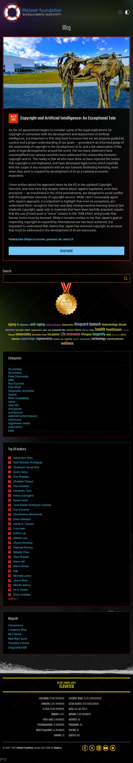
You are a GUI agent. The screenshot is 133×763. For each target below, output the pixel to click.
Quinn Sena (20, 472)
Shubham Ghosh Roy (26, 467)
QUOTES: (72, 735)
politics (123, 335)
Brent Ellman (21, 566)
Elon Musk (14, 387)
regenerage (28, 339)
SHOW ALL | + (13, 599)
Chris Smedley (22, 594)
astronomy (14, 419)
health (100, 329)
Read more (66, 251)
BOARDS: (73, 714)
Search (126, 278)
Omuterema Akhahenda (27, 514)
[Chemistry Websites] (66, 300)
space (76, 339)
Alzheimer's (24, 325)
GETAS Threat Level (66, 685)
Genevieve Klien (23, 457)
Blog (66, 28)
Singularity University (21, 391)
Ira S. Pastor (20, 589)
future (77, 330)
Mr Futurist (14, 634)
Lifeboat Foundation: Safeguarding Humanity (58, 12)
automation (15, 427)
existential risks (58, 330)
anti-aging (37, 324)
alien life (13, 405)
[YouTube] (106, 748)
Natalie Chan (21, 552)
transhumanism (115, 339)
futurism (85, 330)
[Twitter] (92, 748)
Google (91, 330)
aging (12, 324)
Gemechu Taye (22, 490)
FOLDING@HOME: (45, 725)
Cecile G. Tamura (23, 524)
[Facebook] (85, 748)
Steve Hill (19, 561)
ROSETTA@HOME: (44, 730)
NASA (108, 335)
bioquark (81, 324)
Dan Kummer (21, 509)
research (56, 339)
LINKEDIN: (45, 704)
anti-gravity (15, 409)
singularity (68, 339)
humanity (126, 330)
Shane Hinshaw (23, 542)
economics (41, 239)
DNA (11, 380)
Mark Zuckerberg (18, 398)
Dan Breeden (21, 476)
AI (18, 325)
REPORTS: (73, 720)
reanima (15, 339)
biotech (95, 324)
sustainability (85, 339)
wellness (67, 343)
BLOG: (71, 709)
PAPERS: (72, 730)
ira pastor (53, 334)
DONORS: (55, 714)
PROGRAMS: (74, 725)
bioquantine (67, 324)
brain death (20, 330)
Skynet (12, 394)
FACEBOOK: (44, 698)
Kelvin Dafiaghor (25, 239)
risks (62, 339)
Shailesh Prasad (23, 481)
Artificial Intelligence (53, 325)
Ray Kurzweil (16, 383)
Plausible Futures (18, 643)
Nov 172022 (13, 118)
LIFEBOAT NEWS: (76, 698)
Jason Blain (20, 580)
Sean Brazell (21, 557)
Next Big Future (17, 638)
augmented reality (19, 423)
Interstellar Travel (39, 335)
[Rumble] (113, 748)
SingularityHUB (17, 647)
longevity (98, 334)
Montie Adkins (22, 585)
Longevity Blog (17, 629)
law (60, 239)
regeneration (44, 339)
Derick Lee (19, 533)
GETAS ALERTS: (75, 704)
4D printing (15, 372)
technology (98, 339)
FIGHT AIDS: (48, 720)
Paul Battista (21, 486)
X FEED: (46, 709)
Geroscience (15, 625)
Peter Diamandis (18, 376)
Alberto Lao (20, 538)
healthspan (114, 330)
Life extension (70, 334)
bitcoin (122, 325)
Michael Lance (22, 575)
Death (49, 330)
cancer (27, 330)
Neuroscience (116, 335)
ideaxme (11, 335)
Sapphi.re (58, 748)
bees (11, 430)
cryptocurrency (36, 330)
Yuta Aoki (19, 528)
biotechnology (110, 325)
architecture (15, 412)
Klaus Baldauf (22, 519)
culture (45, 330)
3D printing (15, 369)
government (52, 239)
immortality (23, 334)
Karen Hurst (20, 500)
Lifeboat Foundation (24, 748)
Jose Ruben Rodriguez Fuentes (32, 505)
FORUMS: (58, 735)
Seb (15, 571)
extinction (70, 330)
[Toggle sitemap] (120, 12)
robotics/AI (68, 239)
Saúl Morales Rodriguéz (27, 462)
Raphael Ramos (23, 547)
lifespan (86, 334)
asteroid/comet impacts (22, 416)
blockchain (10, 330)
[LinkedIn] (99, 748)
